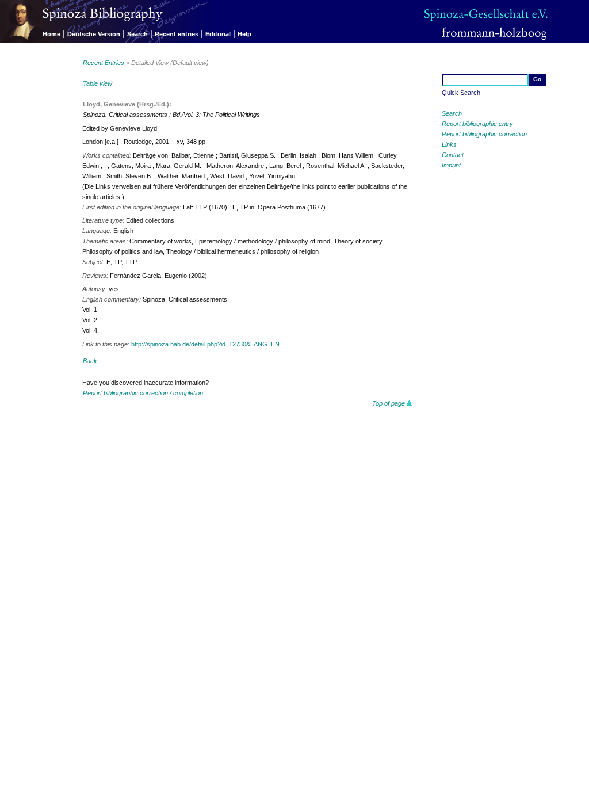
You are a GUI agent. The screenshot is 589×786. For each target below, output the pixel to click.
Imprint (451, 165)
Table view (97, 83)
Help (244, 33)
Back (90, 360)
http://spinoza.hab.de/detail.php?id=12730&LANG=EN (205, 344)
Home (51, 33)
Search (137, 33)
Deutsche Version (93, 33)
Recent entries (176, 33)
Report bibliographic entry (477, 123)
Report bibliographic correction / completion (143, 393)
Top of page (389, 403)
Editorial (218, 33)
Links (449, 144)
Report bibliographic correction (484, 134)
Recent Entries (103, 62)
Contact (453, 154)
